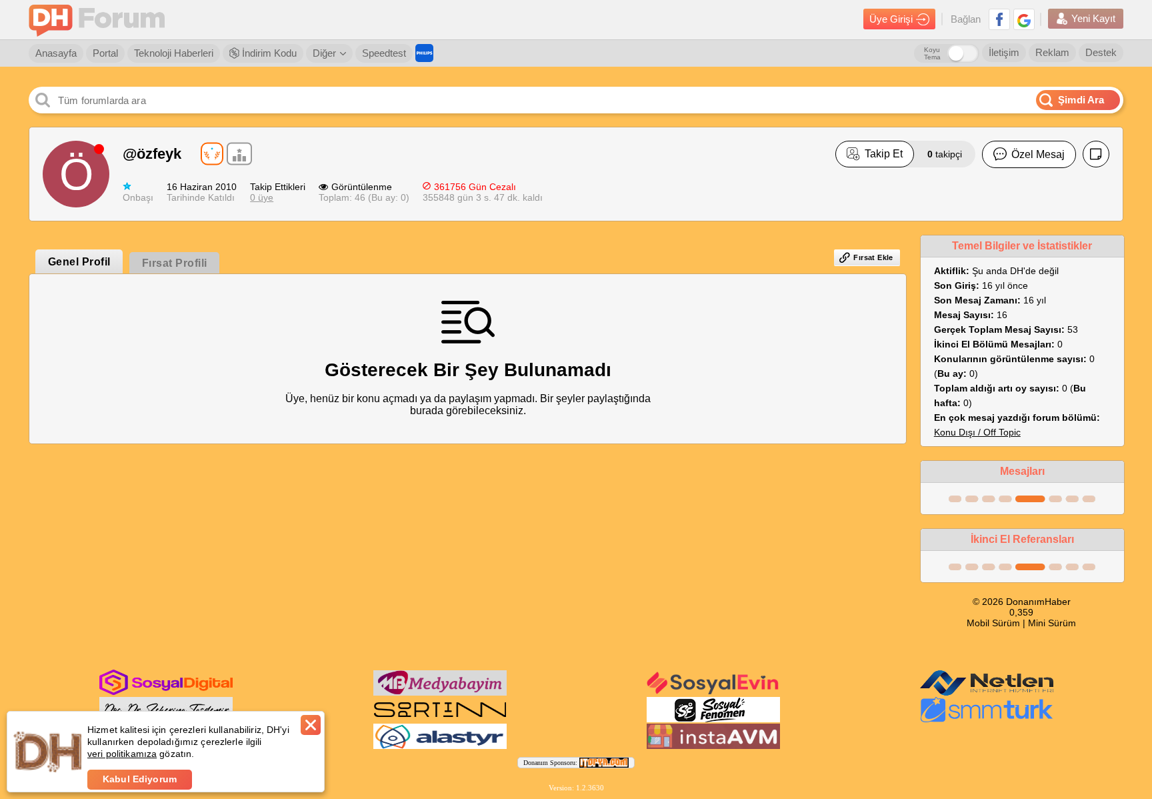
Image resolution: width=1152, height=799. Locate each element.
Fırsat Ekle (873, 257)
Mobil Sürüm (993, 623)
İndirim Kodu (268, 53)
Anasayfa (56, 53)
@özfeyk (152, 153)
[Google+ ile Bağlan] (1024, 19)
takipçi (944, 154)
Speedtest (384, 53)
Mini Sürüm (1052, 623)
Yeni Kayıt (1093, 18)
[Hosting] (986, 693)
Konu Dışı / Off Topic (977, 432)
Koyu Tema (932, 53)
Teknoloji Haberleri (173, 53)
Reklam (1052, 52)
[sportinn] (440, 720)
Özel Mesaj (1038, 154)
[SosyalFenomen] (713, 720)
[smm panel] (440, 693)
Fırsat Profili (174, 263)
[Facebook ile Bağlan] (999, 19)
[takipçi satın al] (713, 693)
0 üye (261, 197)
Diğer (324, 53)
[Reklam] (424, 53)
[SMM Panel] (986, 720)
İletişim (1004, 52)
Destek (1101, 52)
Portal (105, 53)
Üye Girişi (891, 19)
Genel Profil (79, 261)
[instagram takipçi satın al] (166, 692)
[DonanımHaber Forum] (100, 19)
